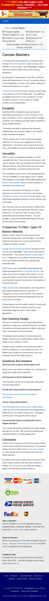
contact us (16, 530)
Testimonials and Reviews (27, 544)
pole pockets (26, 407)
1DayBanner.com (31, 588)
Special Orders (26, 576)
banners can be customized (17, 196)
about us (15, 563)
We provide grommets (11, 407)
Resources (38, 576)
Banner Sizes (22, 579)
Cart (6, 576)
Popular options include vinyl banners (16, 249)
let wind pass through (30, 271)
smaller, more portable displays (14, 183)
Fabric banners (8, 288)
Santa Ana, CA (35, 596)
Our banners (7, 91)
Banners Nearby (35, 579)
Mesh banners (7, 268)
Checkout (13, 576)
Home (7, 28)
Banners (12, 579)
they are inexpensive (18, 64)
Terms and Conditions (29, 591)
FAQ (18, 524)
